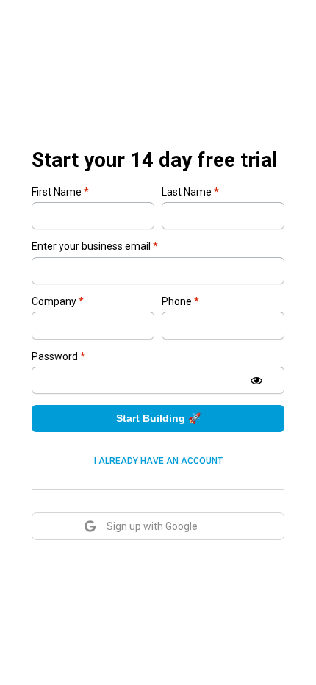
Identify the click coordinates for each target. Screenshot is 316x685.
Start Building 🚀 (158, 418)
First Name (60, 192)
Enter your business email (95, 246)
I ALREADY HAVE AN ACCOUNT (158, 461)
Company (58, 301)
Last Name (190, 192)
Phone (180, 301)
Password (58, 356)
